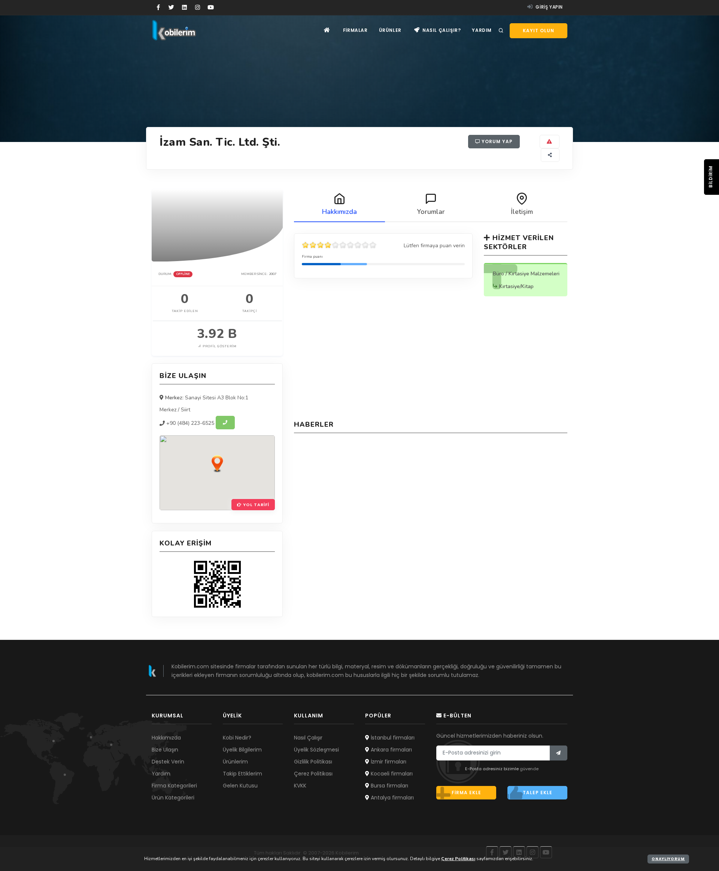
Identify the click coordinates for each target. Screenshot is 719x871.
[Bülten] (558, 753)
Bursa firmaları (388, 785)
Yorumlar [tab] (431, 211)
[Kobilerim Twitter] (171, 7)
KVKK (300, 785)
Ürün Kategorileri (173, 797)
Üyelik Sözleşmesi (316, 749)
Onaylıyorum (668, 859)
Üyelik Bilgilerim (242, 749)
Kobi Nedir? (237, 737)
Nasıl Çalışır (308, 737)
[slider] (339, 245)
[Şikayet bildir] (549, 141)
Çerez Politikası (313, 773)
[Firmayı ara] (225, 422)
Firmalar (355, 30)
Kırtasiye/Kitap (516, 286)
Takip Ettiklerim (242, 773)
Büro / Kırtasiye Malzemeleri (526, 273)
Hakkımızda (166, 737)
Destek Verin (168, 761)
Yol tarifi (255, 505)
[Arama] (501, 30)
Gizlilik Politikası (313, 761)
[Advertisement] (430, 360)
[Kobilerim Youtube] (210, 7)
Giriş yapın (548, 7)
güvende (529, 769)
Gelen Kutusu (240, 785)
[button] (217, 463)
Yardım (482, 30)
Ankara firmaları (390, 749)
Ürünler (390, 30)
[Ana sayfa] (327, 30)
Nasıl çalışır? (441, 30)
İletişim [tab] (522, 211)
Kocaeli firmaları (391, 773)
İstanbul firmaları (392, 737)
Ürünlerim (235, 761)
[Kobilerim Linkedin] (184, 7)
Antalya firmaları (391, 797)
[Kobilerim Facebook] (158, 7)
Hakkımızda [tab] (339, 211)
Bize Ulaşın (165, 749)
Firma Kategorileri (174, 785)
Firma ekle (466, 792)
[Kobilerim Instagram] (197, 7)
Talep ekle (537, 792)
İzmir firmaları (387, 761)
